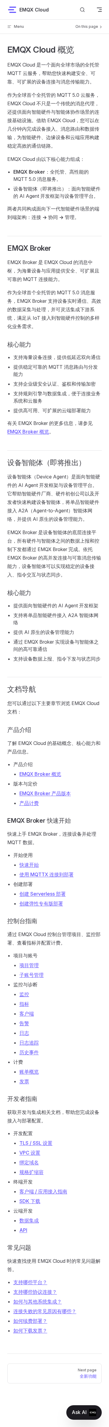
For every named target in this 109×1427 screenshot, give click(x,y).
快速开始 (29, 865)
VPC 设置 (29, 1153)
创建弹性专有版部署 (41, 903)
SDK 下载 (29, 1201)
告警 (24, 1023)
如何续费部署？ (30, 1321)
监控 (24, 994)
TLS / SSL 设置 (35, 1143)
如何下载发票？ (30, 1330)
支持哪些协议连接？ (35, 1292)
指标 (24, 1004)
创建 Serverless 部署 (42, 894)
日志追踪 (29, 1043)
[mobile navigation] (99, 9)
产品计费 (29, 803)
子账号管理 (31, 975)
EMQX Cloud (34, 10)
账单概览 (29, 1072)
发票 (24, 1081)
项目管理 (29, 965)
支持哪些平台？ (30, 1282)
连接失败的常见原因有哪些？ (44, 1311)
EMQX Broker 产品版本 (45, 793)
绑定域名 (29, 1162)
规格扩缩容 (31, 1172)
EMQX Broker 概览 (28, 432)
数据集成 (29, 1220)
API (23, 1230)
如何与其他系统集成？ (37, 1301)
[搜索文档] (82, 9)
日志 (24, 1033)
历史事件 (29, 1052)
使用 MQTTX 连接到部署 (46, 874)
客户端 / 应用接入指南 (43, 1191)
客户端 (26, 1014)
